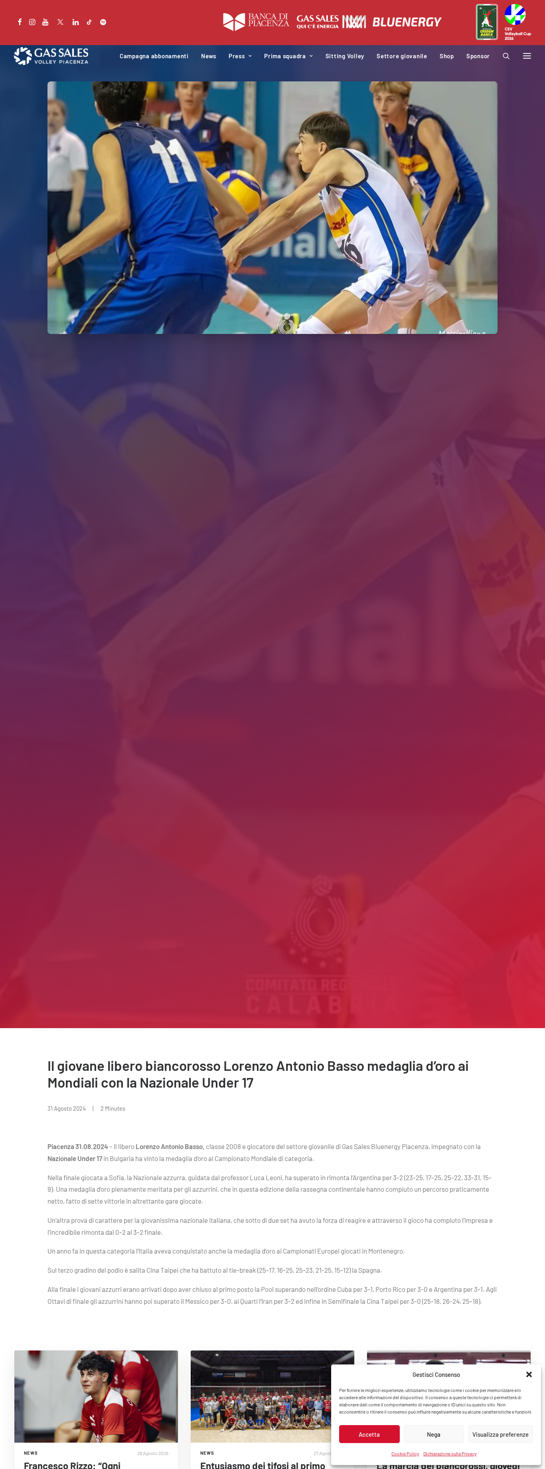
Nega (433, 1434)
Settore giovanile (402, 55)
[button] (529, 1374)
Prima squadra (285, 55)
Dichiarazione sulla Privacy (450, 1453)
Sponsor (478, 55)
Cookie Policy (405, 1453)
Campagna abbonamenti (154, 55)
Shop (447, 55)
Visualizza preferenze (500, 1434)
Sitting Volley (345, 55)
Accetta (369, 1434)
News (208, 55)
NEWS (31, 1453)
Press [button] (237, 55)
